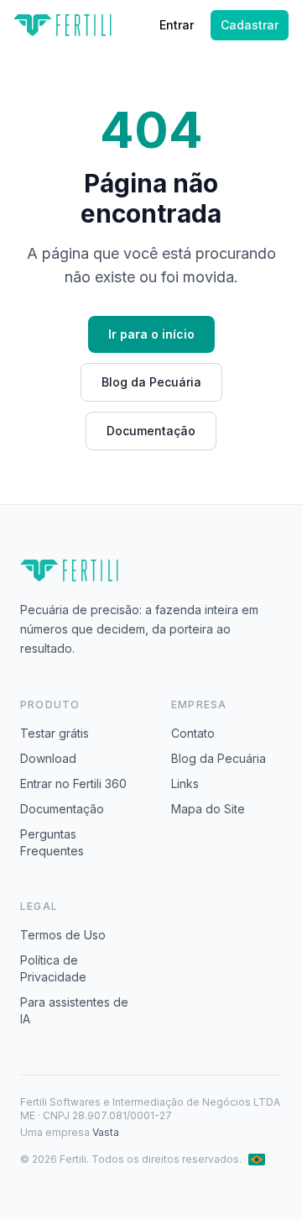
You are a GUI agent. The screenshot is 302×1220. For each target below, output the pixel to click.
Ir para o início (151, 334)
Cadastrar (250, 25)
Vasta (105, 1132)
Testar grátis (54, 733)
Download (48, 758)
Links (185, 783)
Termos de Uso (63, 935)
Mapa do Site (208, 809)
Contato (193, 733)
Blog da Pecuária (151, 382)
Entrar (176, 25)
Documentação (151, 430)
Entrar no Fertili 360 (73, 783)
